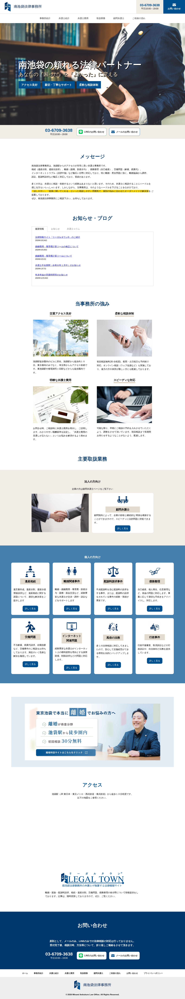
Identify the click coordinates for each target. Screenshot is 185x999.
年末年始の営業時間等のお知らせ (51, 275)
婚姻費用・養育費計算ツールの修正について (57, 246)
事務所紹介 (45, 18)
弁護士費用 (83, 18)
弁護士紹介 (64, 18)
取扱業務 (101, 18)
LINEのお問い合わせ (94, 132)
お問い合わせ (174, 8)
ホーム (25, 973)
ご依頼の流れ (138, 18)
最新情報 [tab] (39, 229)
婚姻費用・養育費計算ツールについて (53, 256)
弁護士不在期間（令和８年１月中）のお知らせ (58, 265)
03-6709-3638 (150, 6)
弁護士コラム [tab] (73, 229)
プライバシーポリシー (153, 973)
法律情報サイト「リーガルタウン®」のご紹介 (57, 237)
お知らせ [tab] (55, 229)
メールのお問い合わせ (127, 132)
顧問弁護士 (118, 18)
